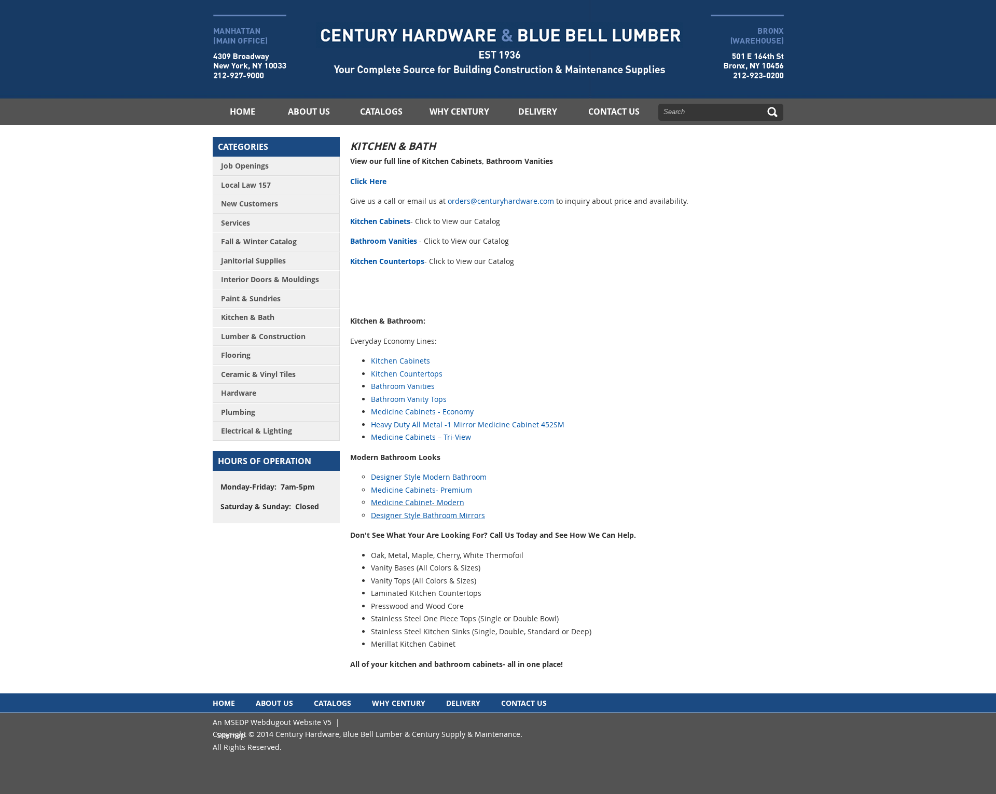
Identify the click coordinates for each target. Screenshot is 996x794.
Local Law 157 (246, 185)
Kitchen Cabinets (380, 221)
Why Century (459, 111)
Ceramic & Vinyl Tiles (258, 374)
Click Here (368, 181)
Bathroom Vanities (383, 241)
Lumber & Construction (263, 336)
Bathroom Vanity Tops (409, 399)
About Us (309, 111)
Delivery (537, 111)
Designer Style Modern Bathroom (429, 477)
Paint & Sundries (251, 298)
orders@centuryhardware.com (501, 201)
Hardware (238, 393)
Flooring (236, 355)
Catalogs (381, 111)
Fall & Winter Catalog (259, 241)
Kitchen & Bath (247, 317)
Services (235, 223)
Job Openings (245, 166)
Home (242, 111)
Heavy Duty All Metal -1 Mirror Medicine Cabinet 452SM (467, 424)
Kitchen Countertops (387, 261)
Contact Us (614, 111)
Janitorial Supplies (253, 261)
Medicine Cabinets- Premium (421, 490)
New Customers (249, 203)
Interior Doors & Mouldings (270, 279)
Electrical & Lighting (256, 431)
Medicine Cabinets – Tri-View (421, 437)
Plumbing (238, 412)
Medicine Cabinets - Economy (422, 411)
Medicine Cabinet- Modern (417, 502)
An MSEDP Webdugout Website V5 (272, 722)
